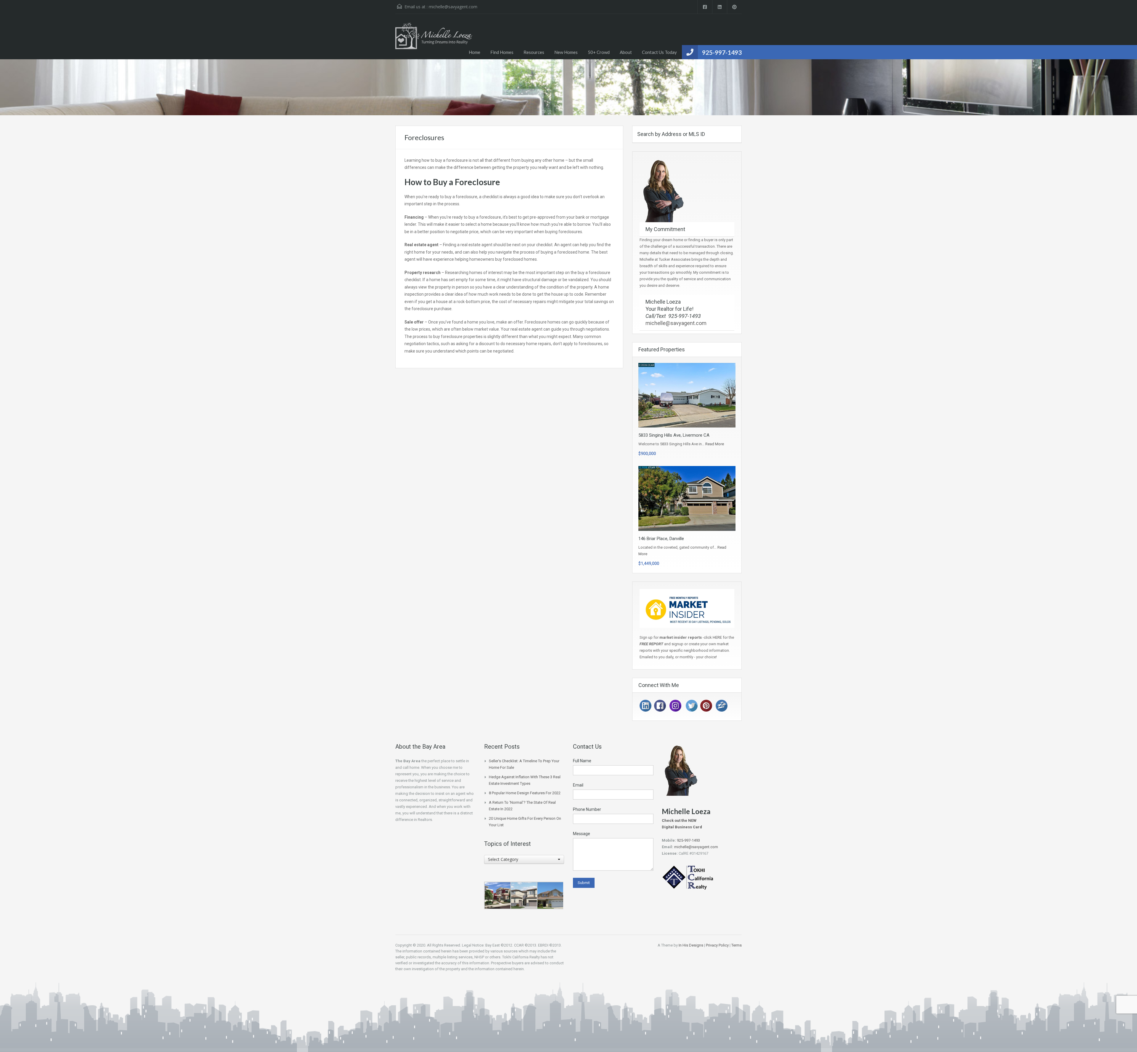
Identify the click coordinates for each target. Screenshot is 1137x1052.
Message (581, 833)
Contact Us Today (659, 52)
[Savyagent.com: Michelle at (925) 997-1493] (433, 41)
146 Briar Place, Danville (661, 538)
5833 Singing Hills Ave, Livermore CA (673, 435)
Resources (533, 52)
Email (578, 785)
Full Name (582, 760)
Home (474, 52)
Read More (714, 444)
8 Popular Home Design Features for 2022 (525, 793)
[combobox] (524, 859)
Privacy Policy (717, 945)
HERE (718, 637)
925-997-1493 (722, 52)
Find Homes (501, 52)
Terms (736, 945)
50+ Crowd (599, 52)
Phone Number (587, 809)
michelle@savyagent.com (453, 6)
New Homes (566, 52)
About (626, 52)
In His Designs (691, 945)
